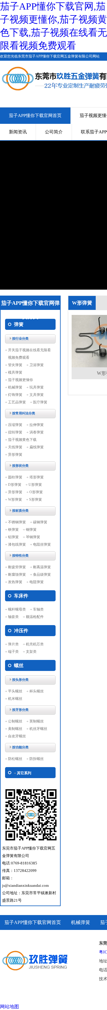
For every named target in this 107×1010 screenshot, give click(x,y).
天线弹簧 (15, 447)
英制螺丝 (36, 721)
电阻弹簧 (36, 582)
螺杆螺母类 (17, 609)
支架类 (31, 652)
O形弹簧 (36, 492)
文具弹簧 (36, 395)
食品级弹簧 (42, 574)
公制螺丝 (15, 721)
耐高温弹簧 (42, 567)
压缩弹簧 (15, 425)
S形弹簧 (35, 499)
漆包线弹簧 (17, 544)
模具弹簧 (15, 372)
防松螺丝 (15, 759)
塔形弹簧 (36, 477)
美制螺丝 (15, 729)
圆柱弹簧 (15, 477)
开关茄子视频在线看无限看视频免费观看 (29, 354)
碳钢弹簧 (40, 522)
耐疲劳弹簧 (17, 567)
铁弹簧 (13, 529)
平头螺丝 (15, 691)
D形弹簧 (14, 485)
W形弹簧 (15, 499)
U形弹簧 (35, 485)
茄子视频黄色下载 (22, 440)
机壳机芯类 (35, 644)
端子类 (13, 652)
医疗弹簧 (40, 402)
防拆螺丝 (36, 759)
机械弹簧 (15, 387)
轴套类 (13, 617)
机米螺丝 (15, 699)
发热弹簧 (15, 582)
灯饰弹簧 (15, 395)
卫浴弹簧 (36, 365)
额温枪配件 (35, 617)
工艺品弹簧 (17, 402)
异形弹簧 (15, 454)
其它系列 (24, 773)
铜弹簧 (31, 529)
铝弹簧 (13, 537)
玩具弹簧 (36, 387)
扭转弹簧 (15, 432)
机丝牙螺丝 (38, 729)
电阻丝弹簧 (42, 544)
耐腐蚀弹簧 (17, 574)
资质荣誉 (13, 937)
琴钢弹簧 (33, 537)
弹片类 (13, 644)
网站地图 (9, 1006)
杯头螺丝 (36, 691)
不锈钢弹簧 (17, 522)
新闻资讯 (18, 131)
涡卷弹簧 (36, 432)
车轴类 (38, 609)
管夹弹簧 (15, 365)
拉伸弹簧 (36, 425)
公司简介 (54, 131)
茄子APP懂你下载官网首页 (35, 115)
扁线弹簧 (36, 447)
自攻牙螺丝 (17, 736)
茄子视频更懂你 (20, 380)
